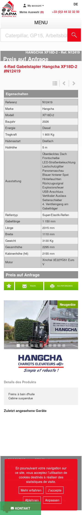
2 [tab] (23, 347)
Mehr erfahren (31, 490)
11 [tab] (65, 347)
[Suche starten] (74, 35)
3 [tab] (28, 347)
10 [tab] (61, 347)
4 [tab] (32, 347)
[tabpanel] (41, 324)
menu (41, 22)
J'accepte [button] (55, 490)
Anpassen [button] (52, 500)
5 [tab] (37, 347)
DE (76, 4)
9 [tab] (55, 347)
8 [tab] (51, 347)
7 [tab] (46, 347)
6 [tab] (42, 347)
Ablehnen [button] (32, 500)
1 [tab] (19, 347)
